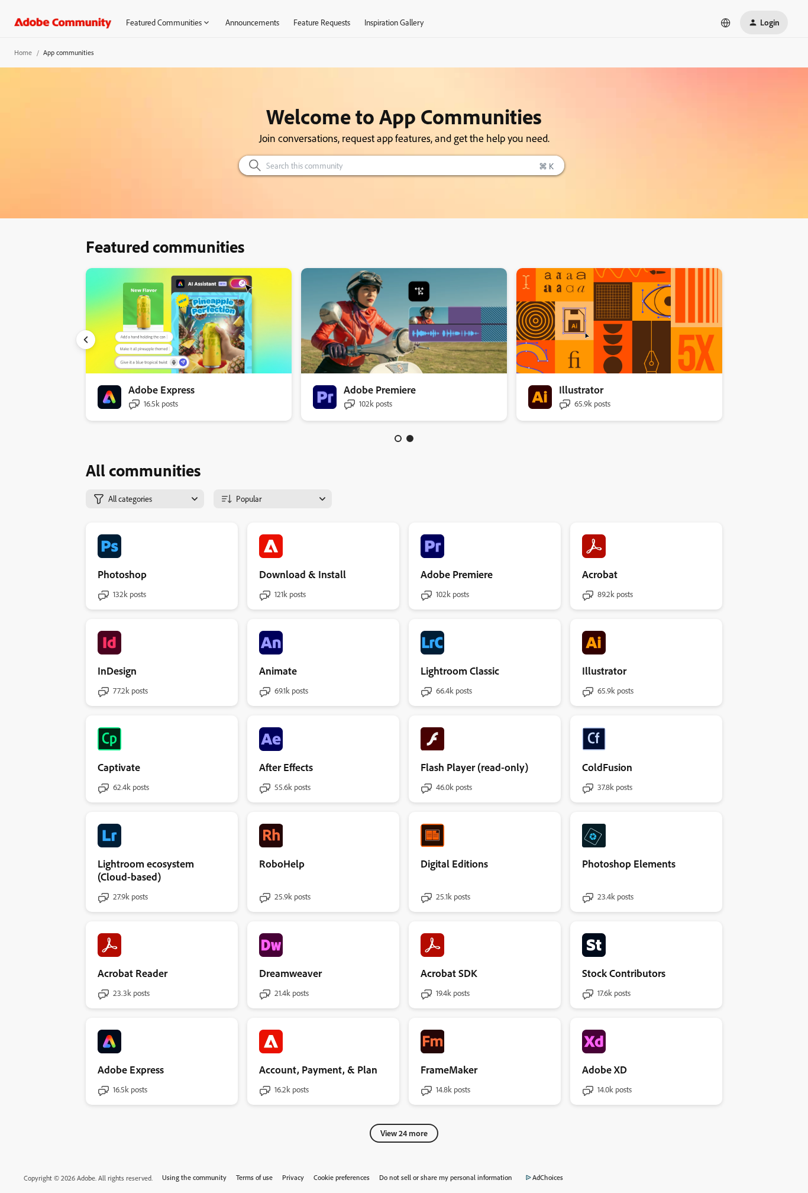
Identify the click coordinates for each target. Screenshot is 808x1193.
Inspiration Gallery (394, 22)
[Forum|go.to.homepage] (63, 22)
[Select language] (725, 22)
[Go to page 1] (398, 438)
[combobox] (402, 165)
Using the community (194, 1177)
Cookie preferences (341, 1177)
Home (23, 52)
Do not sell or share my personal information (445, 1177)
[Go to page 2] (409, 438)
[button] (764, 22)
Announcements (252, 22)
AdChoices (547, 1177)
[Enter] (250, 165)
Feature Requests (321, 22)
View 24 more (404, 1133)
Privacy (293, 1177)
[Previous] (85, 339)
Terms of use (254, 1177)
